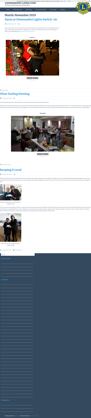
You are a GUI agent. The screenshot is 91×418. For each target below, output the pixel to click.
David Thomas (18, 250)
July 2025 (4, 292)
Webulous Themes (33, 415)
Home (8, 9)
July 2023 (4, 325)
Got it (69, 1)
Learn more (63, 1)
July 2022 (4, 344)
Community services (6, 250)
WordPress (17, 415)
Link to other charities (40, 9)
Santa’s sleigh (53, 9)
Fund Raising (29, 9)
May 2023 (4, 331)
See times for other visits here (27, 31)
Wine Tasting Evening (15, 94)
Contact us (62, 9)
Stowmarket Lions (17, 9)
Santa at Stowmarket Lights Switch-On (31, 19)
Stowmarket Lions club (20, 3)
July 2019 (4, 395)
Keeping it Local (10, 170)
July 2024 (4, 309)
